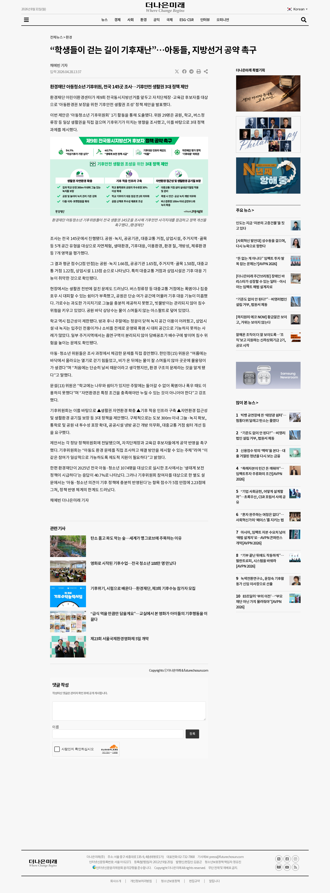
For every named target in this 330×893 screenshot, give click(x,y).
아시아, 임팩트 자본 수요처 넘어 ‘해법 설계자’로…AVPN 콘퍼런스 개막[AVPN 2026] (260, 537)
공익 (156, 19)
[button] (177, 71)
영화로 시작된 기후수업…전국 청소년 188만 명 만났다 (133, 563)
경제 (117, 19)
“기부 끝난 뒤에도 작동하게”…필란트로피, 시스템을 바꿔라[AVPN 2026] (260, 560)
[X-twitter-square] (278, 858)
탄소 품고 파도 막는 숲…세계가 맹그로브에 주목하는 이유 (136, 538)
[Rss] (295, 867)
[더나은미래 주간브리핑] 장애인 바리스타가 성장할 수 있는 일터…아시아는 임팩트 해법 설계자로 (261, 281)
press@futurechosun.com (226, 857)
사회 (130, 19)
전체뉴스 (56, 37)
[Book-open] (278, 867)
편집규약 (194, 881)
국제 (169, 19)
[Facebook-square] (287, 858)
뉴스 (104, 19)
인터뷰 (205, 19)
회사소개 (115, 881)
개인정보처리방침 (141, 881)
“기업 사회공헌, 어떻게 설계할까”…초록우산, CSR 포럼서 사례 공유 (261, 496)
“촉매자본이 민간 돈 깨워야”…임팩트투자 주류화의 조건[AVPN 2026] (260, 473)
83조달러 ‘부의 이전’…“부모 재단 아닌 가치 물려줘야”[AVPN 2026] (259, 601)
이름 (55, 727)
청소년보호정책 (170, 881)
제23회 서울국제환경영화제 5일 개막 (119, 638)
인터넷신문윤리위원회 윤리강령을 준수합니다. (123, 868)
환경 (143, 19)
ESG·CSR (186, 19)
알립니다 (214, 881)
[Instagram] (295, 858)
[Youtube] (287, 867)
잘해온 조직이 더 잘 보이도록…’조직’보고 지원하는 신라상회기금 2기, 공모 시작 (261, 340)
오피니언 (222, 19)
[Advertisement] (268, 702)
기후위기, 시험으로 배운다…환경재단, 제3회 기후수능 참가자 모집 (143, 588)
